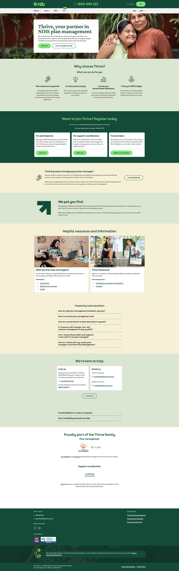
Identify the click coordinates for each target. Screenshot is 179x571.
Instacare (77, 457)
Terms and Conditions (128, 566)
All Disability (65, 457)
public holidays (63, 387)
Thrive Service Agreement (135, 518)
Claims (42, 289)
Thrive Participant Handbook (136, 515)
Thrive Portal (44, 283)
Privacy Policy (141, 566)
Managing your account (48, 286)
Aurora (63, 484)
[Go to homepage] (39, 4)
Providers (99, 286)
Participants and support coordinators (109, 283)
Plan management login (134, 522)
